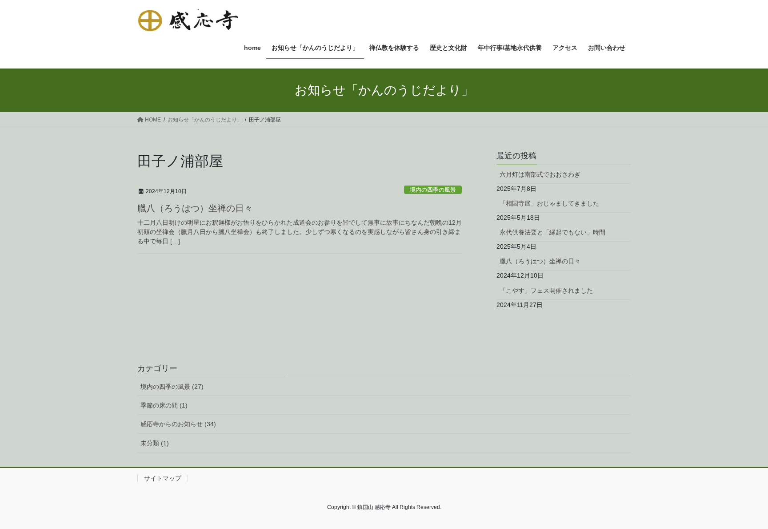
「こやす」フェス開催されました (546, 290)
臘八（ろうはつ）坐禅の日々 (195, 208)
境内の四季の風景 (433, 189)
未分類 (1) (154, 443)
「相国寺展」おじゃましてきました (549, 203)
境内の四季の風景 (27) (172, 386)
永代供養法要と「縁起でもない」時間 (552, 232)
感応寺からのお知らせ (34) (178, 424)
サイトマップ (162, 478)
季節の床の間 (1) (164, 405)
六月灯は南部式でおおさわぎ (540, 174)
